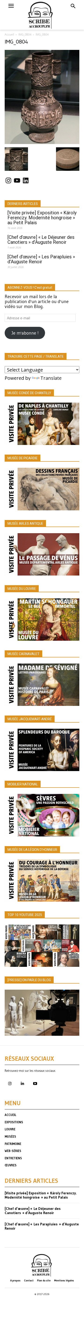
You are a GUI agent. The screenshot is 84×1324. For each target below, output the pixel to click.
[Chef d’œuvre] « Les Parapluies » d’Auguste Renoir (41, 259)
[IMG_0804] (42, 142)
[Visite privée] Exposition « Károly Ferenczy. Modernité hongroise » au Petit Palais (42, 217)
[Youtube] (35, 1084)
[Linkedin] (22, 1084)
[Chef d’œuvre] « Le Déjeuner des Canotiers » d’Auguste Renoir (40, 240)
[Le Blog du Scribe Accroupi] (42, 15)
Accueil (9, 34)
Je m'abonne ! (24, 333)
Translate (51, 378)
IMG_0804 (24, 34)
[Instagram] (10, 1084)
